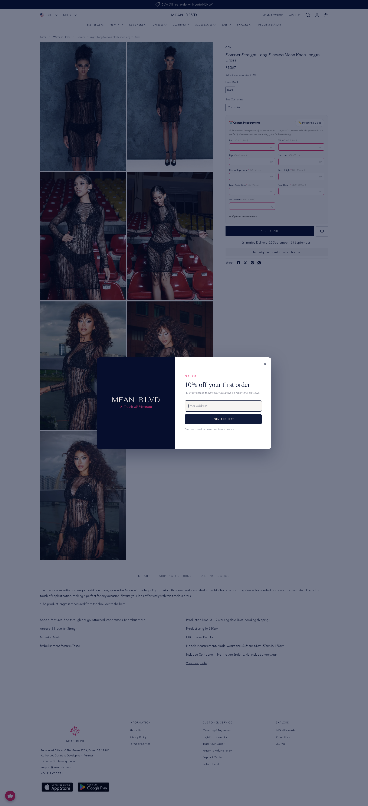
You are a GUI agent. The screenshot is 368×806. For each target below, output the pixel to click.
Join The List (223, 419)
